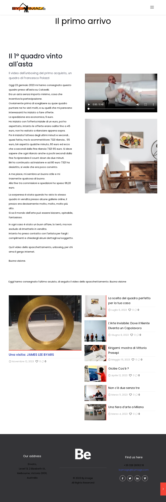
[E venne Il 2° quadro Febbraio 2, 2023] (163, 488)
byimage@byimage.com (134, 469)
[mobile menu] (152, 7)
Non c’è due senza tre (124, 388)
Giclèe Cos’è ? (118, 368)
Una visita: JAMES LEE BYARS (31, 354)
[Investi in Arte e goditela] (29, 7)
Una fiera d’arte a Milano (126, 407)
